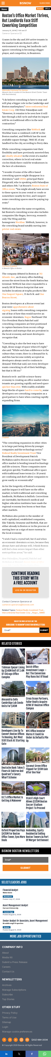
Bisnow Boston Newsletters (20, 851)
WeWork (36, 129)
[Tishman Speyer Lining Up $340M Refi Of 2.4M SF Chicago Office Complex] (13, 664)
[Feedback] (27, 1040)
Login (5, 1027)
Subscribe (44, 3)
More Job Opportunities (25, 936)
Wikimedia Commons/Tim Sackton (15, 90)
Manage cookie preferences (17, 1031)
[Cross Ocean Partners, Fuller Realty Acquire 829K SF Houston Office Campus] (38, 696)
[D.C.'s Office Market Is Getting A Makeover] (13, 796)
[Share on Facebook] (32, 1054)
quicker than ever (11, 387)
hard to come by (33, 390)
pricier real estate (11, 229)
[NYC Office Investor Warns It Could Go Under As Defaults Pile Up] (38, 729)
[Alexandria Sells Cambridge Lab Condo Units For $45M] (13, 696)
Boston (40, 9)
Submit (44, 630)
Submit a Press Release (14, 962)
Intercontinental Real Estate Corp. (16, 613)
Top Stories (8, 999)
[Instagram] (21, 1040)
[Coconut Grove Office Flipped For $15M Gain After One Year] (38, 764)
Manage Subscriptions (14, 989)
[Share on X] (19, 1054)
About (5, 952)
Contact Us (8, 971)
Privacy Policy (10, 1012)
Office (47, 9)
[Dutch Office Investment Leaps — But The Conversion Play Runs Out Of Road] (38, 664)
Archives (7, 985)
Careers (6, 966)
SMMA (22, 179)
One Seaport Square (12, 294)
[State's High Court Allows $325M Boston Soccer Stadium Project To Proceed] (38, 796)
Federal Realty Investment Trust (19, 453)
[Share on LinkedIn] (6, 1054)
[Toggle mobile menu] (3, 3)
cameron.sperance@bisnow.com (18, 604)
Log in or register (25, 590)
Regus (28, 317)
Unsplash (5, 437)
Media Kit (7, 957)
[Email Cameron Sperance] (20, 33)
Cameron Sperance (10, 33)
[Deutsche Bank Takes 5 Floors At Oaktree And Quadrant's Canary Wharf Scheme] (13, 764)
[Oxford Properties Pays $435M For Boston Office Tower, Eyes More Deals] (13, 827)
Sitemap (6, 1022)
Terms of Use (9, 1017)
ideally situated (14, 156)
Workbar (20, 222)
